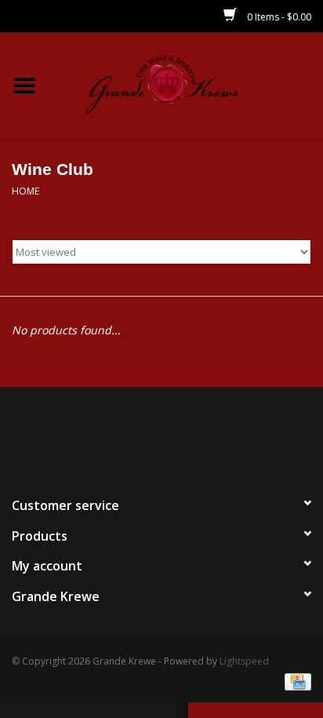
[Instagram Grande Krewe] (189, 434)
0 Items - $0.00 (278, 17)
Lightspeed (244, 661)
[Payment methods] (295, 680)
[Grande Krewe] (185, 83)
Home (25, 191)
